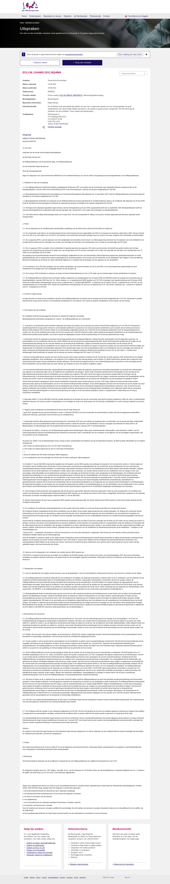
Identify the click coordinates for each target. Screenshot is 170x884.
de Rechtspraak (80, 16)
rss (116, 877)
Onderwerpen (35, 16)
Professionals (95, 16)
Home (24, 16)
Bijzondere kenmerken (32, 103)
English (26, 877)
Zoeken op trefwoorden (35, 845)
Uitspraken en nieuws (52, 16)
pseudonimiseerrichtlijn (74, 54)
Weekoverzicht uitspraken (124, 864)
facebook (135, 877)
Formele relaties (29, 95)
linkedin (142, 877)
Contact (106, 16)
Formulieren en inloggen (138, 16)
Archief (76, 877)
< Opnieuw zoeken (40, 63)
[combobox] (133, 73)
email (119, 877)
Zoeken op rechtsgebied (36, 850)
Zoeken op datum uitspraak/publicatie (41, 843)
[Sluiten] (146, 54)
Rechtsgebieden (29, 99)
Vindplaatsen (28, 114)
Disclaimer (83, 877)
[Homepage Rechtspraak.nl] (29, 6)
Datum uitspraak (29, 84)
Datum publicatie (30, 88)
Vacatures (70, 877)
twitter (132, 877)
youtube (146, 877)
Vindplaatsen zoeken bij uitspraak (39, 852)
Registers (68, 16)
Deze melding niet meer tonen (129, 54)
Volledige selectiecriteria (79, 864)
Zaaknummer (28, 92)
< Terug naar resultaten (82, 63)
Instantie (26, 80)
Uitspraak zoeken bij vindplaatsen (39, 855)
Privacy (38, 877)
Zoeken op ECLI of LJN (36, 848)
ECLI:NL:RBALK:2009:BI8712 (71, 95)
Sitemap (32, 877)
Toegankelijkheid (53, 877)
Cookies (44, 877)
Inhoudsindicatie (29, 106)
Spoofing (62, 877)
